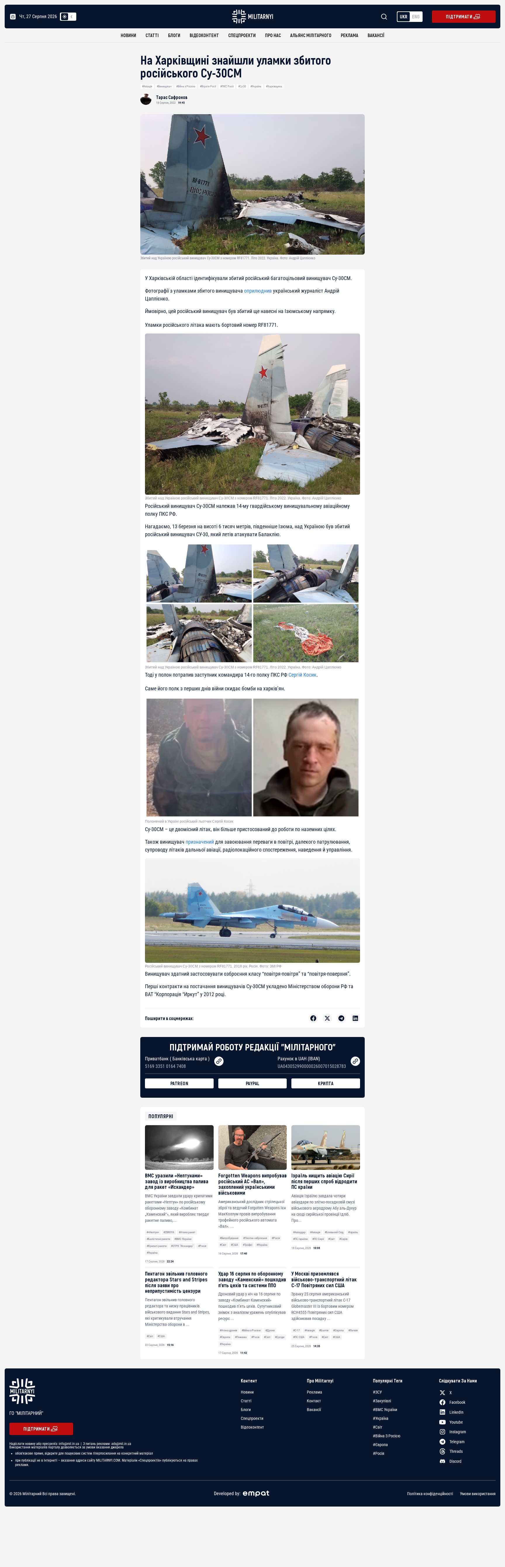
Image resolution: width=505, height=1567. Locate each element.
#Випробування (229, 1238)
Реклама (349, 35)
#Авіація (147, 86)
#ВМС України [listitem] (385, 1409)
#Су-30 (242, 86)
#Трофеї (247, 1244)
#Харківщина (274, 86)
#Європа (225, 1337)
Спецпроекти (242, 35)
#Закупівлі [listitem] (382, 1401)
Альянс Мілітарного (310, 35)
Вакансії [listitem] (314, 1409)
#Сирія (343, 1239)
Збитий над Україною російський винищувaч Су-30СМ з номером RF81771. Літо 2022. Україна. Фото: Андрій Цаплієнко (243, 667)
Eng (416, 16)
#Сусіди (279, 1337)
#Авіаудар (299, 1232)
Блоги (174, 35)
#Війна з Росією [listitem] (386, 1436)
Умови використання (478, 1493)
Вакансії (376, 35)
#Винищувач (164, 86)
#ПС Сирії (318, 1239)
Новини (128, 35)
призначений (200, 842)
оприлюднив (258, 291)
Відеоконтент (204, 35)
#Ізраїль (353, 1232)
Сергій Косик (302, 675)
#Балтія (323, 1330)
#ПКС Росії (227, 86)
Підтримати (459, 16)
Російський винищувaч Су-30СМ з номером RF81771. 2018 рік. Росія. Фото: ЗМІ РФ (213, 966)
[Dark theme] (71, 16)
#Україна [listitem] (380, 1418)
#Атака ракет (187, 1232)
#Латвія (353, 1330)
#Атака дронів (228, 1330)
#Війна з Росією (185, 86)
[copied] (219, 1061)
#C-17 (296, 1330)
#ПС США (299, 1337)
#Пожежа (241, 1337)
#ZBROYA (168, 1232)
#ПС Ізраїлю (300, 1239)
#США (234, 1244)
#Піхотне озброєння (255, 1238)
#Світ (223, 1244)
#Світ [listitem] (377, 1427)
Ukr (403, 16)
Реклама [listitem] (314, 1392)
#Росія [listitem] (378, 1453)
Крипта (325, 1083)
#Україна (255, 86)
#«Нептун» (153, 1232)
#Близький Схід (334, 1232)
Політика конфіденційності (430, 1493)
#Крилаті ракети (157, 1246)
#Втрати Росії (208, 86)
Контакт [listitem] (314, 1401)
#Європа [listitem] (380, 1444)
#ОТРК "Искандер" (182, 1246)
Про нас (273, 35)
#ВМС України (182, 1239)
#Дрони (270, 1330)
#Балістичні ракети (158, 1239)
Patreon (179, 1083)
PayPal (253, 1083)
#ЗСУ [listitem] (377, 1392)
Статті (152, 35)
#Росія (202, 1246)
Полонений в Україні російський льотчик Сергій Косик (189, 821)
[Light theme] (64, 16)
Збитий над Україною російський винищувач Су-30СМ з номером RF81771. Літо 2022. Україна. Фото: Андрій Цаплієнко (243, 498)
